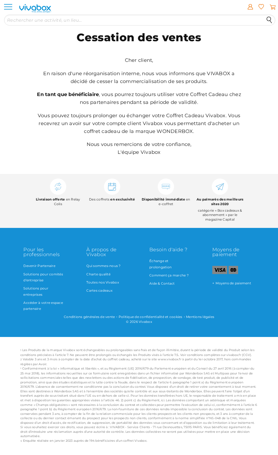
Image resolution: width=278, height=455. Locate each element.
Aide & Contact (162, 283)
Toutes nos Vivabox (102, 282)
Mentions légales (200, 317)
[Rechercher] (269, 20)
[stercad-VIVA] (233, 273)
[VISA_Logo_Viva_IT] (219, 273)
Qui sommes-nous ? (103, 266)
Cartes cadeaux (99, 290)
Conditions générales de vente (89, 317)
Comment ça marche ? (169, 275)
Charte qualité (98, 274)
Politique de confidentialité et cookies (150, 317)
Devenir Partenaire (39, 266)
